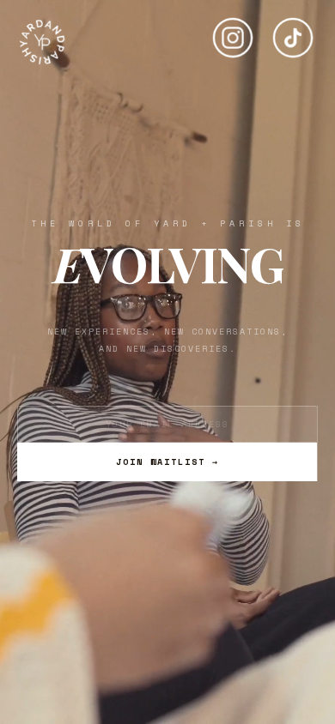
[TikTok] (293, 31)
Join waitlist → (167, 462)
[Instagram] (233, 31)
